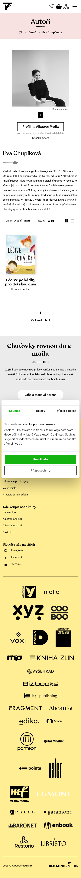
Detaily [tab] (40, 410)
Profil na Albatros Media (40, 126)
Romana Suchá (20, 289)
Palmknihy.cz (10, 512)
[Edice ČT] (54, 721)
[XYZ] (28, 612)
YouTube (16, 565)
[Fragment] (25, 708)
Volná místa (9, 488)
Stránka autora (40, 138)
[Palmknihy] (53, 741)
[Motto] (51, 592)
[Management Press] (14, 658)
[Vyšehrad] (41, 671)
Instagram (17, 550)
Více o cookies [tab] (66, 410)
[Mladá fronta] (19, 794)
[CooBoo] (59, 612)
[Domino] (40, 637)
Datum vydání (13, 221)
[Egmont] (54, 794)
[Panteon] (27, 741)
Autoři (32, 32)
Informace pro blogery (16, 481)
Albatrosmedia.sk (13, 525)
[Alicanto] (60, 708)
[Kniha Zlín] (52, 658)
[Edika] (29, 721)
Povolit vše (40, 459)
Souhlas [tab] (14, 410)
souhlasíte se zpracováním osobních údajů (40, 379)
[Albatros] (29, 592)
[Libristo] (53, 842)
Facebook (16, 557)
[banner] (8, 6)
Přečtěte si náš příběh (15, 495)
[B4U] (40, 696)
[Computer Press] (63, 637)
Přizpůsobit (38, 470)
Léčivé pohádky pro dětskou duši (20, 282)
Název (41, 221)
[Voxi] (18, 637)
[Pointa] (30, 768)
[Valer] (55, 768)
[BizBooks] (40, 683)
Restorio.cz (9, 532)
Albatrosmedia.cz (12, 519)
